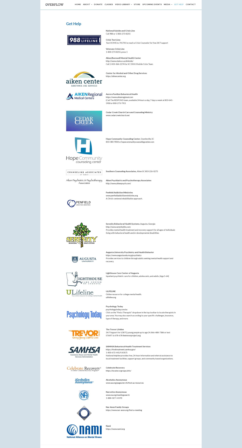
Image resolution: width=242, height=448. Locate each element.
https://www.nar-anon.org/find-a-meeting (124, 410)
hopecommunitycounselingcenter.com (137, 142)
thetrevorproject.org (132, 335)
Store (137, 4)
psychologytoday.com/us (116, 309)
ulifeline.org (111, 297)
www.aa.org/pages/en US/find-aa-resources (125, 383)
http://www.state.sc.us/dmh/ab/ (119, 61)
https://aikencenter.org (116, 76)
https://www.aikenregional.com (119, 97)
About (86, 4)
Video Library (122, 4)
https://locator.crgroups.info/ (118, 370)
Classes (109, 4)
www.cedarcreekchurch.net (118, 115)
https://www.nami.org (115, 429)
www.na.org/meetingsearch (118, 395)
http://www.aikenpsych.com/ (118, 183)
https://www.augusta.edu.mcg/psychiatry (123, 255)
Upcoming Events (152, 4)
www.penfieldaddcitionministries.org (122, 195)
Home (78, 4)
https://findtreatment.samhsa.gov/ (120, 349)
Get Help (179, 4)
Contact (191, 4)
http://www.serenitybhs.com (118, 227)
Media (167, 4)
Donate (98, 4)
